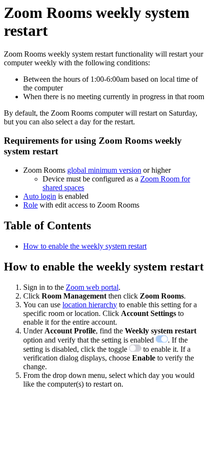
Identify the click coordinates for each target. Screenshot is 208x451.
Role (30, 205)
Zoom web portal (92, 287)
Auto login (39, 196)
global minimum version (104, 170)
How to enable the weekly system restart (85, 246)
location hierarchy (89, 305)
